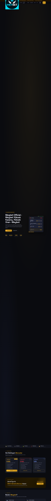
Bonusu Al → (11, 470)
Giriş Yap (40, 2)
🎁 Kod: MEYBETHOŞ (40, 481)
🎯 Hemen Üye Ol (8, 230)
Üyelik (35, 2)
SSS (37, 2)
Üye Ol (43, 2)
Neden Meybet (24, 2)
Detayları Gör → (39, 470)
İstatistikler (31, 2)
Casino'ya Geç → (25, 470)
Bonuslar (21, 2)
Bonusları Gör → (15, 230)
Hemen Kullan (40, 483)
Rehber (28, 2)
